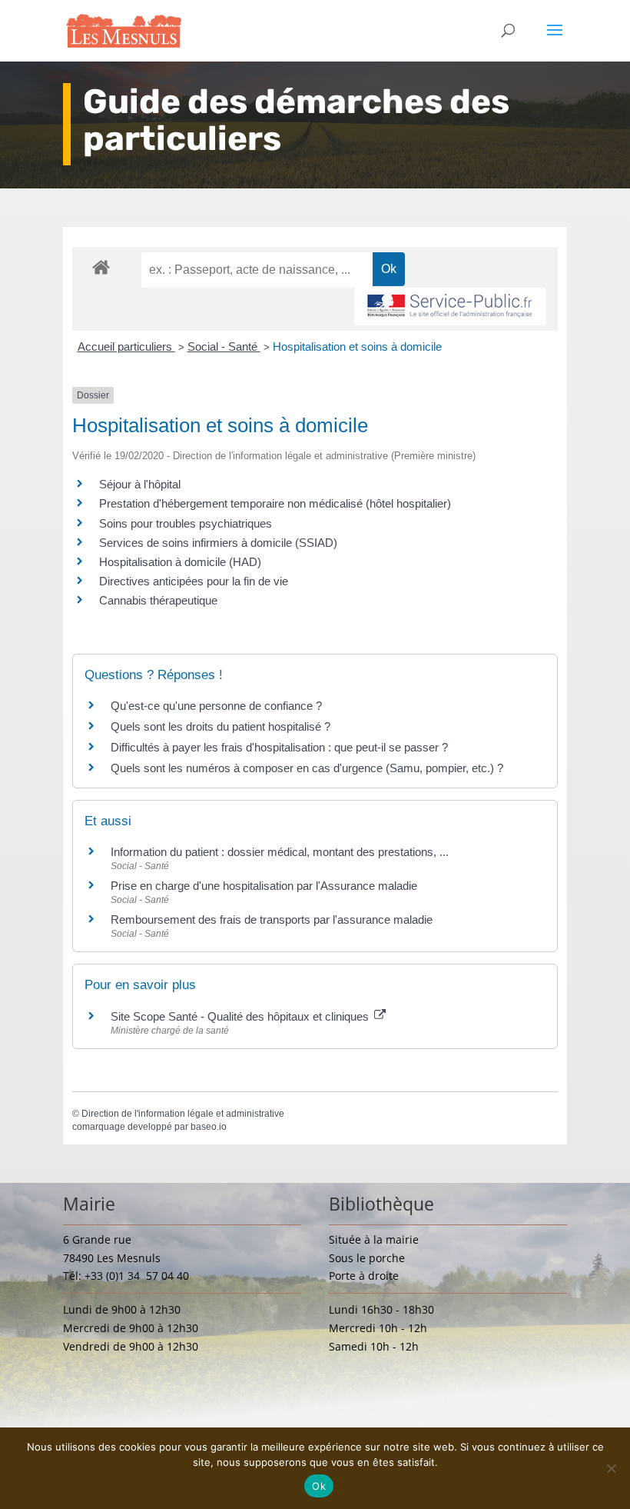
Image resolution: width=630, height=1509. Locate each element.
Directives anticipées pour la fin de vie (193, 581)
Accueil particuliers (126, 346)
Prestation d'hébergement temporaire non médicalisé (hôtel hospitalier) (275, 503)
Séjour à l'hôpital (140, 484)
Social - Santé (223, 346)
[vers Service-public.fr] (450, 306)
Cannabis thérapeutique (158, 600)
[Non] (610, 1468)
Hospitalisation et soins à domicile (357, 346)
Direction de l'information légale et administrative (182, 1113)
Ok (319, 1486)
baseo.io (209, 1126)
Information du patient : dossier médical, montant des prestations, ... (280, 851)
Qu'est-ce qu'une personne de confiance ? (216, 705)
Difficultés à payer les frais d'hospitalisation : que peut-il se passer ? (279, 747)
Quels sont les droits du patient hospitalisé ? (220, 726)
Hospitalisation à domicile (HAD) (180, 561)
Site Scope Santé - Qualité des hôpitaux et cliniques (241, 1016)
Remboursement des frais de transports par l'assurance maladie (272, 919)
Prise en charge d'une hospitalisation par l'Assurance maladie (264, 885)
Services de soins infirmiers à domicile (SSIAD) (218, 542)
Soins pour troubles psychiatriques (185, 523)
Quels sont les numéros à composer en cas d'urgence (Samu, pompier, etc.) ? (307, 767)
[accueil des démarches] (101, 266)
